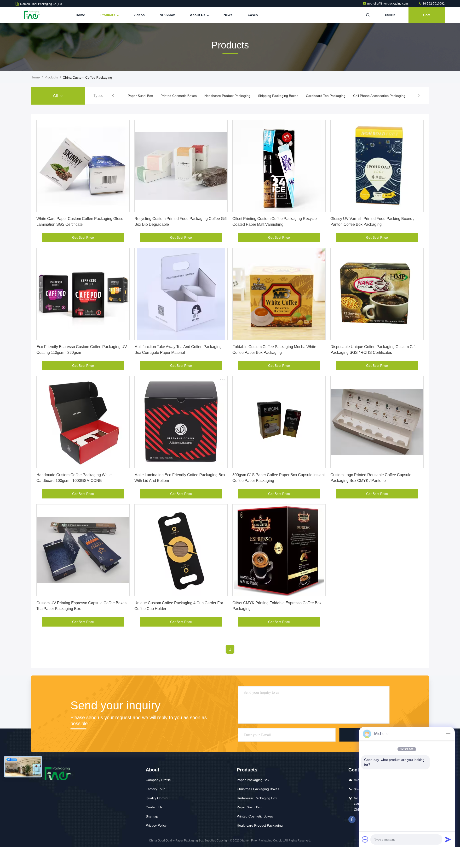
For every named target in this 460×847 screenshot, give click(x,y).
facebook (352, 819)
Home (80, 15)
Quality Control (157, 798)
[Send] (448, 839)
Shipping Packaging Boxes (278, 96)
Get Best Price (83, 237)
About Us (198, 15)
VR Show (167, 15)
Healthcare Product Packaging (227, 96)
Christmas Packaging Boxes (258, 789)
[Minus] (448, 734)
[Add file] (365, 839)
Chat (426, 15)
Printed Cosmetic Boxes (179, 96)
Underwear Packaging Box (257, 798)
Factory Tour (155, 789)
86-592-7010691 (433, 3)
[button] (113, 96)
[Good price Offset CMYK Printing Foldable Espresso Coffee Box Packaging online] (279, 550)
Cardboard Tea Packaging (325, 96)
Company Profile (158, 780)
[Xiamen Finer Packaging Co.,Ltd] (30, 15)
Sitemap (152, 816)
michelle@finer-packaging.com (387, 3)
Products (108, 15)
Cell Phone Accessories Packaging (379, 96)
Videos (139, 15)
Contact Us (154, 807)
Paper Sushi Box (140, 96)
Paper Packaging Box (253, 780)
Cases (253, 15)
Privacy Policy (156, 825)
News (228, 15)
